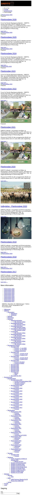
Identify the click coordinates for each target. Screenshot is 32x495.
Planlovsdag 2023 (8, 71)
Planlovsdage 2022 (8, 89)
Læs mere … (4, 31)
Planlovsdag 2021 (8, 127)
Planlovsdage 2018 (8, 257)
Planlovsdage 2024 (8, 53)
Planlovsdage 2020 (9, 297)
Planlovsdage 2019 (8, 242)
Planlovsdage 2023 (9, 293)
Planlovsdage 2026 (8, 19)
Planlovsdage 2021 (9, 295)
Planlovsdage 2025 (8, 37)
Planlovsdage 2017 (8, 272)
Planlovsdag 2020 (8, 167)
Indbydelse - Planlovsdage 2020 (14, 206)
